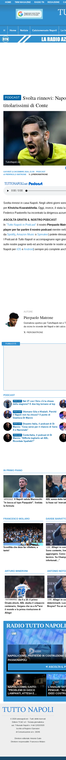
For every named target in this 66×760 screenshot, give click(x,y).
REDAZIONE (54, 2)
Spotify (11, 234)
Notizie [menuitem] (24, 30)
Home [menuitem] (13, 30)
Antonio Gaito (35, 738)
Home (8, 2)
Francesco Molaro (37, 742)
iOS (19, 249)
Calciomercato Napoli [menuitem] (44, 30)
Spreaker (42, 234)
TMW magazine (23, 2)
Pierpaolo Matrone (16, 174)
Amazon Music (25, 234)
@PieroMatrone (39, 174)
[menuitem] (4, 30)
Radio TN (39, 2)
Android (28, 249)
